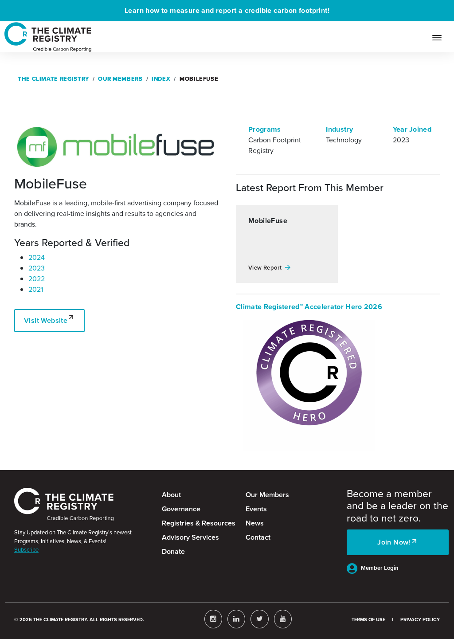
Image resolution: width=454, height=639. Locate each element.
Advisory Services (190, 537)
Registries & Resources (198, 523)
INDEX (161, 78)
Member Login (379, 568)
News (255, 523)
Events (256, 509)
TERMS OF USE (368, 619)
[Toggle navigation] (440, 37)
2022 (36, 279)
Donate (173, 551)
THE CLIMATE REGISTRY (53, 78)
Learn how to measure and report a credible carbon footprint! (227, 10)
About (171, 495)
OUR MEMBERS (120, 78)
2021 (35, 289)
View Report (265, 267)
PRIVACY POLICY (420, 619)
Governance (181, 509)
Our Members (267, 495)
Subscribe (26, 549)
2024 (36, 257)
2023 (36, 268)
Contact (258, 537)
